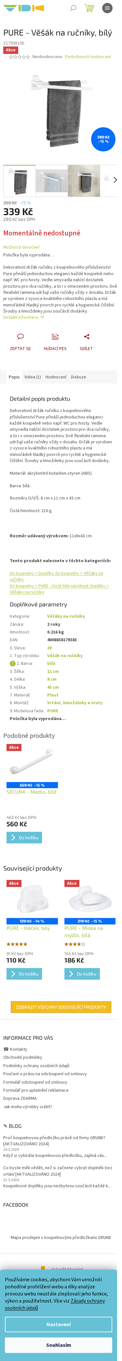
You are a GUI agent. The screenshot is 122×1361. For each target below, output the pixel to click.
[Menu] (107, 8)
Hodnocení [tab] (56, 377)
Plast (53, 695)
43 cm (53, 687)
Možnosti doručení (21, 247)
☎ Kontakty (15, 1049)
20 (49, 648)
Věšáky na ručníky (66, 616)
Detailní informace (20, 317)
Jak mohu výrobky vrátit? (27, 1107)
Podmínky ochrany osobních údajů (36, 1066)
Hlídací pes (55, 348)
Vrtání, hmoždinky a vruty (74, 703)
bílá (51, 663)
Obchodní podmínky (22, 1057)
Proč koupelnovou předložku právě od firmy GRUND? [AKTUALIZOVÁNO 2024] (54, 1141)
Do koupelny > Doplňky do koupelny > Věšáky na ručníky (56, 576)
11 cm (53, 671)
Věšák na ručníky (65, 656)
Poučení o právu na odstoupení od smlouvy (45, 1074)
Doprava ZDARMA (20, 1098)
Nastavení (59, 1324)
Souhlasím (58, 1345)
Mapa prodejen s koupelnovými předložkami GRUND (61, 1237)
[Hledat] (73, 8)
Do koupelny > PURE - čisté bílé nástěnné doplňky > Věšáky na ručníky (59, 589)
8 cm (52, 679)
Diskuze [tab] (78, 377)
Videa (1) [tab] (32, 377)
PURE (52, 711)
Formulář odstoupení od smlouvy (35, 1082)
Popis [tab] (14, 377)
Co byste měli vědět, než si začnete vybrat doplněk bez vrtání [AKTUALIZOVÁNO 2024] (57, 1171)
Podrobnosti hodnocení (88, 57)
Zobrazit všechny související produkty (61, 1007)
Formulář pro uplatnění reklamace (36, 1090)
